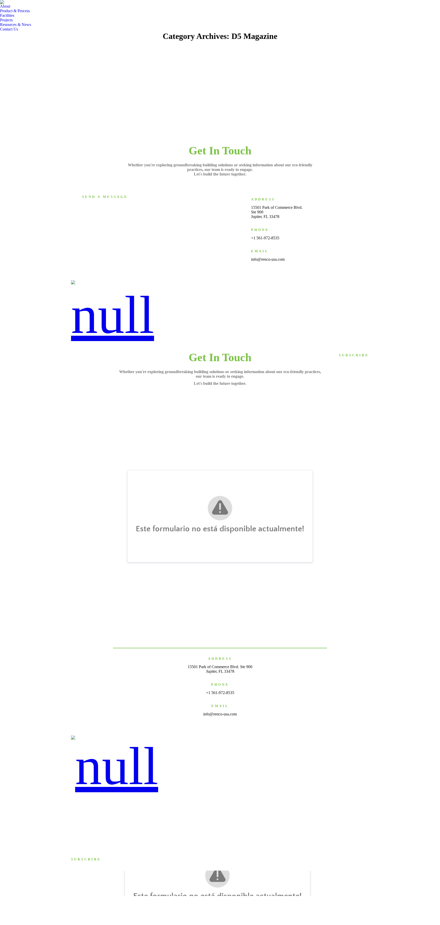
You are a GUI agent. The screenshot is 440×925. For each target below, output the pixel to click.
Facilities (287, 282)
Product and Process (87, 814)
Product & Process (261, 282)
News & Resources (331, 282)
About (237, 282)
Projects (305, 282)
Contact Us (358, 282)
